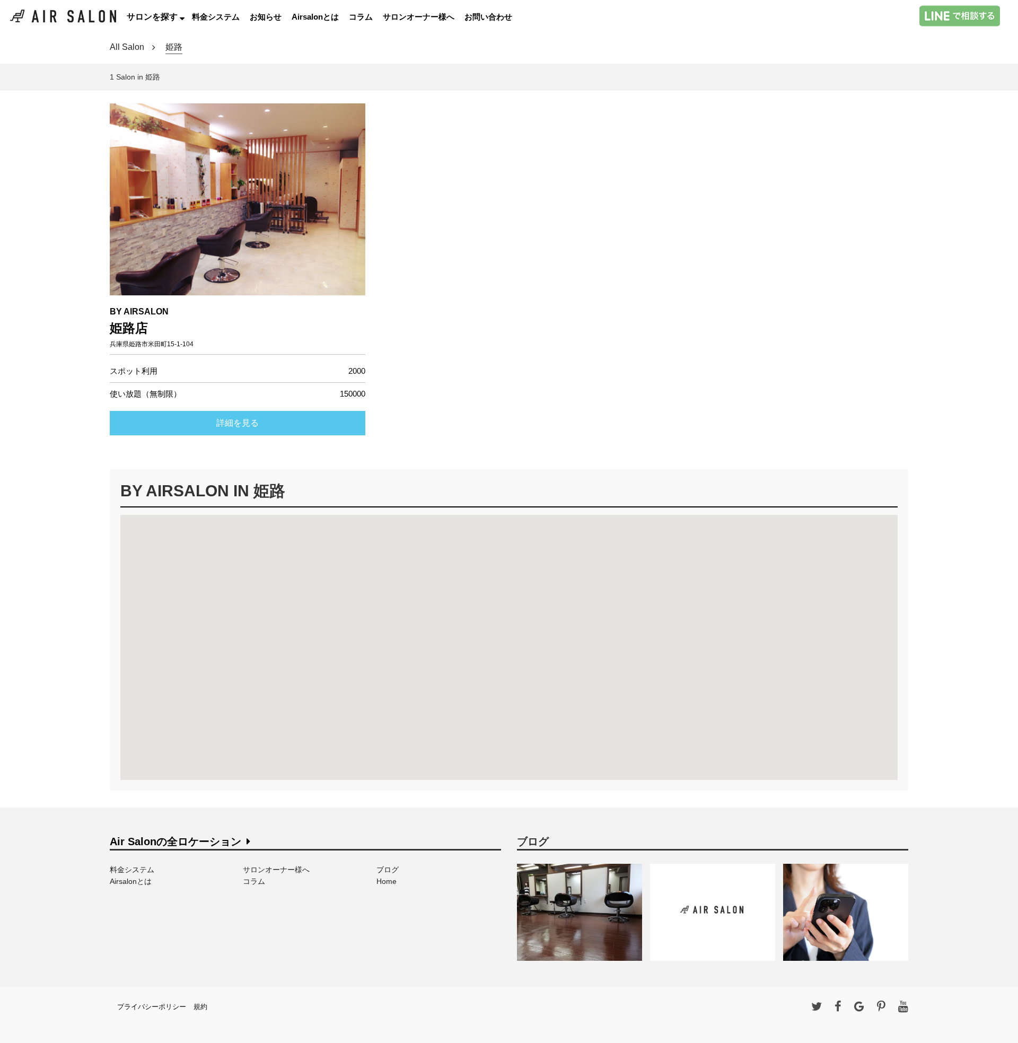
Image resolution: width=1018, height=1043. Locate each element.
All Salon (127, 46)
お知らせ (266, 16)
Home (386, 881)
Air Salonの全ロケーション (175, 841)
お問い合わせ (488, 16)
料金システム (216, 16)
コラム (361, 16)
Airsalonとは (315, 16)
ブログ (387, 869)
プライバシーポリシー (151, 1007)
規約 (200, 1007)
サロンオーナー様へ (418, 16)
